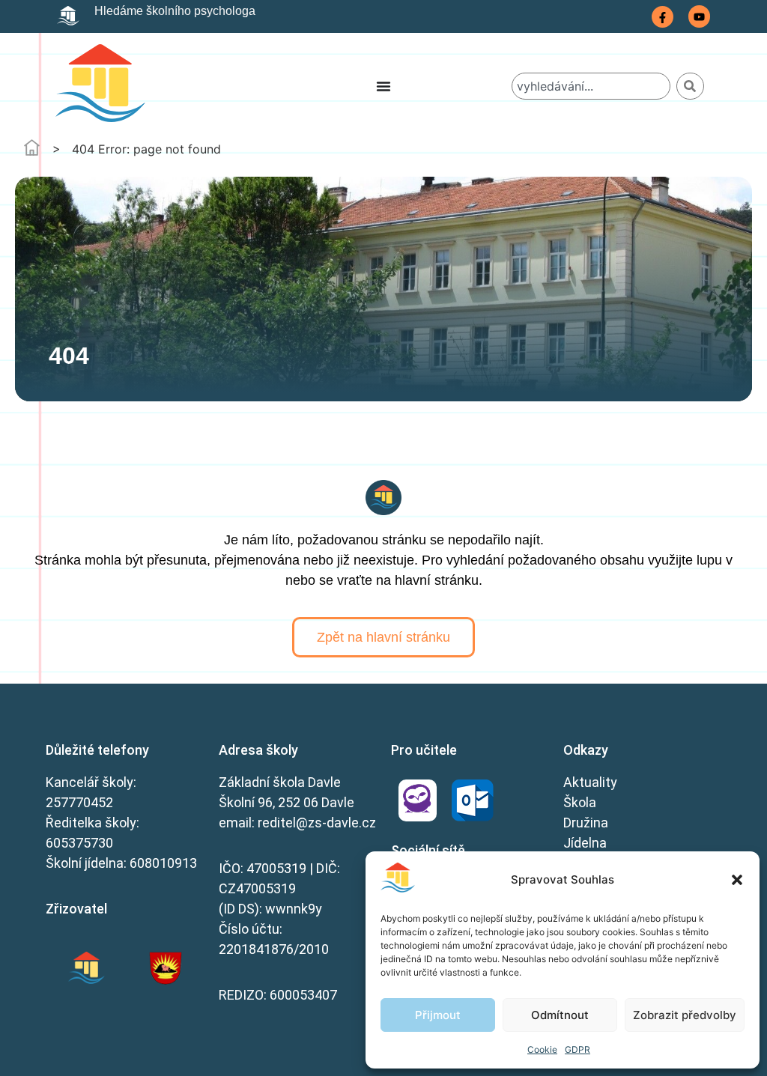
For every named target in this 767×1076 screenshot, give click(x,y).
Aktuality (590, 782)
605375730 (79, 843)
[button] (737, 879)
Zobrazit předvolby (684, 1015)
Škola (579, 802)
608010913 (163, 863)
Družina (585, 822)
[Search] (690, 86)
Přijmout (438, 1015)
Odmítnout (560, 1015)
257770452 (79, 802)
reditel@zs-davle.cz (317, 822)
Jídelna (585, 843)
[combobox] (591, 86)
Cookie (542, 1049)
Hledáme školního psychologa (174, 10)
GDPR (577, 1049)
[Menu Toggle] (383, 86)
